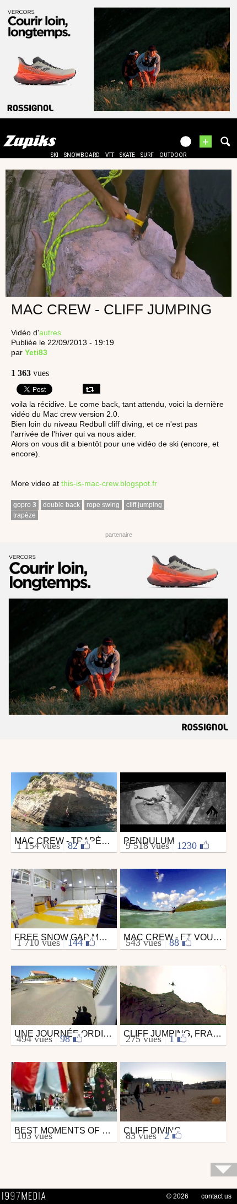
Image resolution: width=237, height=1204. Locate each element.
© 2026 (177, 1196)
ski (54, 155)
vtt (109, 155)
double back (61, 505)
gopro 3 (24, 505)
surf (147, 155)
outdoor (172, 155)
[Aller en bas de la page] (224, 1169)
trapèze (24, 515)
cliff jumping (144, 505)
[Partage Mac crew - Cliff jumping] (91, 389)
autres (50, 332)
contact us (216, 1196)
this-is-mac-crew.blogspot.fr (109, 483)
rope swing (103, 505)
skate (127, 155)
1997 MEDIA (27, 1196)
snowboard (82, 155)
